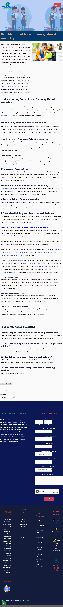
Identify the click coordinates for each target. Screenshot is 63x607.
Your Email (49, 443)
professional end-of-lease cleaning (27, 309)
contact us (32, 263)
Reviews (23, 526)
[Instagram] (54, 568)
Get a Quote (23, 524)
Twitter (5, 272)
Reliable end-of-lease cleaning (10, 188)
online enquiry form (42, 266)
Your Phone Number (49, 428)
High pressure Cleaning (17, 255)
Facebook (13, 272)
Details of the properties (49, 466)
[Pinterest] (57, 570)
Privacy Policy (23, 535)
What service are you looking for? (49, 451)
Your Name (49, 419)
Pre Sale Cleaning (42, 252)
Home (23, 517)
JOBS (23, 529)
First (39, 424)
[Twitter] (58, 565)
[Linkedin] (58, 568)
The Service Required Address (49, 436)
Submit (49, 498)
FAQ (23, 542)
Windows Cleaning (12, 252)
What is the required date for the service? (49, 459)
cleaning (8, 116)
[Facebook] (54, 565)
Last (48, 424)
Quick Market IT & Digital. (29, 600)
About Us (23, 522)
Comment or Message (49, 474)
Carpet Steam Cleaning (26, 252)
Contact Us (23, 519)
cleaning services (19, 260)
